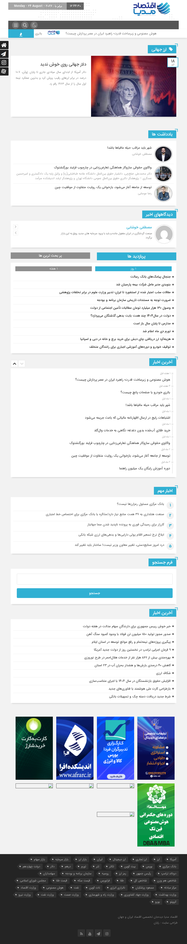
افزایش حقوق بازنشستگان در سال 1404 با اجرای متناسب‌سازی (130, 681)
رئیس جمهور (143, 873)
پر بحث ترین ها (50, 255)
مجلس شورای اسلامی (33, 880)
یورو (157, 901)
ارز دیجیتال (119, 859)
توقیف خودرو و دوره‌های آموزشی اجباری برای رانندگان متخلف (130, 346)
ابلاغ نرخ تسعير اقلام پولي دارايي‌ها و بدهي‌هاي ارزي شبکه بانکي (121, 534)
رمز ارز (122, 873)
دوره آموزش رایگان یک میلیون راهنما (144, 468)
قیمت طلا (61, 880)
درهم (68, 866)
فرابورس (105, 880)
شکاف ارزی (163, 673)
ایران (100, 859)
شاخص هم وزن (166, 880)
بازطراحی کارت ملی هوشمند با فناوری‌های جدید (140, 688)
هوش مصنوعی (55, 887)
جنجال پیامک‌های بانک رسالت (150, 276)
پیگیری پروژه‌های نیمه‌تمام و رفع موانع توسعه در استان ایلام (131, 642)
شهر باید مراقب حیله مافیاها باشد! (148, 405)
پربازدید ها (137, 256)
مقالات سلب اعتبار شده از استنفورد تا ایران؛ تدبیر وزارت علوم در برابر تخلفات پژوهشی (115, 292)
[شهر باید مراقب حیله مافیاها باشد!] (93, 154)
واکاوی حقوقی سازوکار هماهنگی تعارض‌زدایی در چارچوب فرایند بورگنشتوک (120, 443)
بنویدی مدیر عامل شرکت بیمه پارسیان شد (143, 284)
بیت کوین (130, 866)
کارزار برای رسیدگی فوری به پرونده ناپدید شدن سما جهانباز (125, 524)
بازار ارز (83, 859)
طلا (122, 880)
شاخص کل (140, 880)
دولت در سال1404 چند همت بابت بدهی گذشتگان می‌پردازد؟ (131, 315)
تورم (83, 866)
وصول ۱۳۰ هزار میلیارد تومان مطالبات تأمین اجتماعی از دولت (130, 307)
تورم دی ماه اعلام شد (157, 331)
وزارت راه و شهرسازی (101, 894)
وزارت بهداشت (167, 894)
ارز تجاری (141, 859)
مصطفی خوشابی (139, 227)
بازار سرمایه (61, 859)
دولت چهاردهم (31, 866)
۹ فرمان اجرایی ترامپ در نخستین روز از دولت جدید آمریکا (132, 649)
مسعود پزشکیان (144, 887)
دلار (52, 866)
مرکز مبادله (170, 887)
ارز (158, 859)
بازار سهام (39, 859)
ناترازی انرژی (117, 887)
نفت (76, 887)
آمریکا (173, 859)
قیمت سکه (83, 880)
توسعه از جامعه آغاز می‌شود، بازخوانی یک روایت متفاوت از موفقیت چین (120, 455)
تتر (97, 866)
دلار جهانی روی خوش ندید (63, 64)
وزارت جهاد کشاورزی (136, 894)
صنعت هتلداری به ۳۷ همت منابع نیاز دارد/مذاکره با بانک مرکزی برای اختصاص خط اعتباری (105, 514)
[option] (93, 378)
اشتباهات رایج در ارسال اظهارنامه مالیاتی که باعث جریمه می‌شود (127, 417)
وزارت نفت (47, 894)
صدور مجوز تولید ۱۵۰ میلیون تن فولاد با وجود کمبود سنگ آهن (128, 634)
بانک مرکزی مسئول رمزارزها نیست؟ (140, 504)
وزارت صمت (71, 894)
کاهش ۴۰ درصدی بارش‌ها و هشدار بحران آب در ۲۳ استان (132, 665)
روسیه (105, 873)
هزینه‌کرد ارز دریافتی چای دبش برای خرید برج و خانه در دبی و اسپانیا (125, 339)
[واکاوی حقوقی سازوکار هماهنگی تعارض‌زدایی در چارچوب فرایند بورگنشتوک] (93, 173)
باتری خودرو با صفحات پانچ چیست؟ (34, 33)
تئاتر (111, 866)
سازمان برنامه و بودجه (78, 873)
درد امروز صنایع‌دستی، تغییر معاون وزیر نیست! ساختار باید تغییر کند (119, 545)
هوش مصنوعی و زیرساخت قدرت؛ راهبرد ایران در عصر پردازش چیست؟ (127, 33)
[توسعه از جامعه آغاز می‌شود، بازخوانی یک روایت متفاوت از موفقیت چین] (93, 193)
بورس (149, 866)
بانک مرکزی (169, 866)
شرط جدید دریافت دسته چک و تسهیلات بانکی (140, 696)
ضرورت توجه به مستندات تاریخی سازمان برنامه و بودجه (134, 300)
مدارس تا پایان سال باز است (152, 323)
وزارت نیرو (25, 894)
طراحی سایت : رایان (166, 922)
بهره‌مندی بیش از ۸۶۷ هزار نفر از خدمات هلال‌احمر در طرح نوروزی (127, 657)
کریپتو (173, 901)
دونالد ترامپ (168, 873)
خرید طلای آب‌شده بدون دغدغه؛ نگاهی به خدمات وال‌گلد (132, 430)
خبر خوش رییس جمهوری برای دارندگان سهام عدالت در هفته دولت (127, 626)
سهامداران (49, 873)
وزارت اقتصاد (28, 887)
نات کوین (94, 887)
